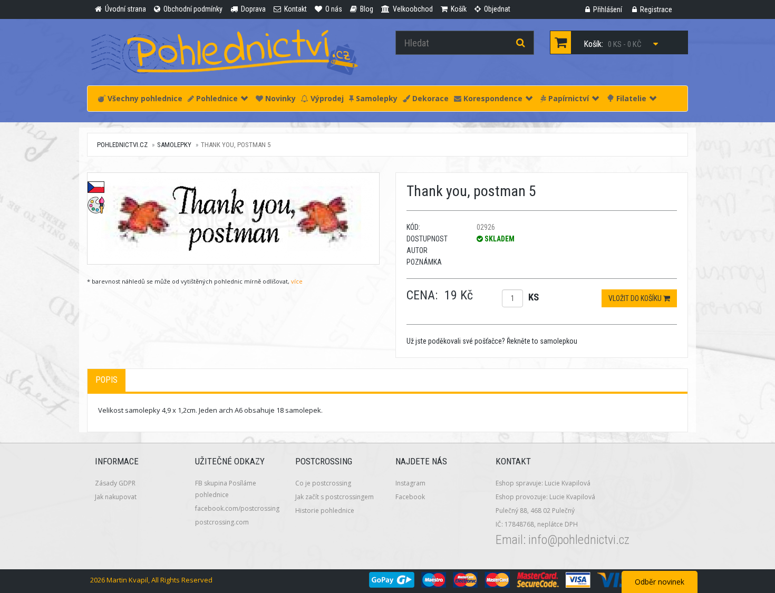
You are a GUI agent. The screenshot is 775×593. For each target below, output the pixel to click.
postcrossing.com (222, 522)
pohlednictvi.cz (122, 145)
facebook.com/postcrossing (237, 508)
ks (533, 297)
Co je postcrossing (323, 483)
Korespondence (491, 98)
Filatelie (630, 98)
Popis (106, 380)
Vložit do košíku (635, 298)
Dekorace (429, 98)
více (297, 281)
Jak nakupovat (116, 496)
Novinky (279, 98)
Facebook (410, 496)
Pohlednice (216, 98)
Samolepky (376, 98)
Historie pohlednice (324, 510)
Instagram (410, 483)
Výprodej (326, 98)
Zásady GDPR (115, 483)
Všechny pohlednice (143, 98)
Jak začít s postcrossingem (334, 496)
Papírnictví (567, 98)
